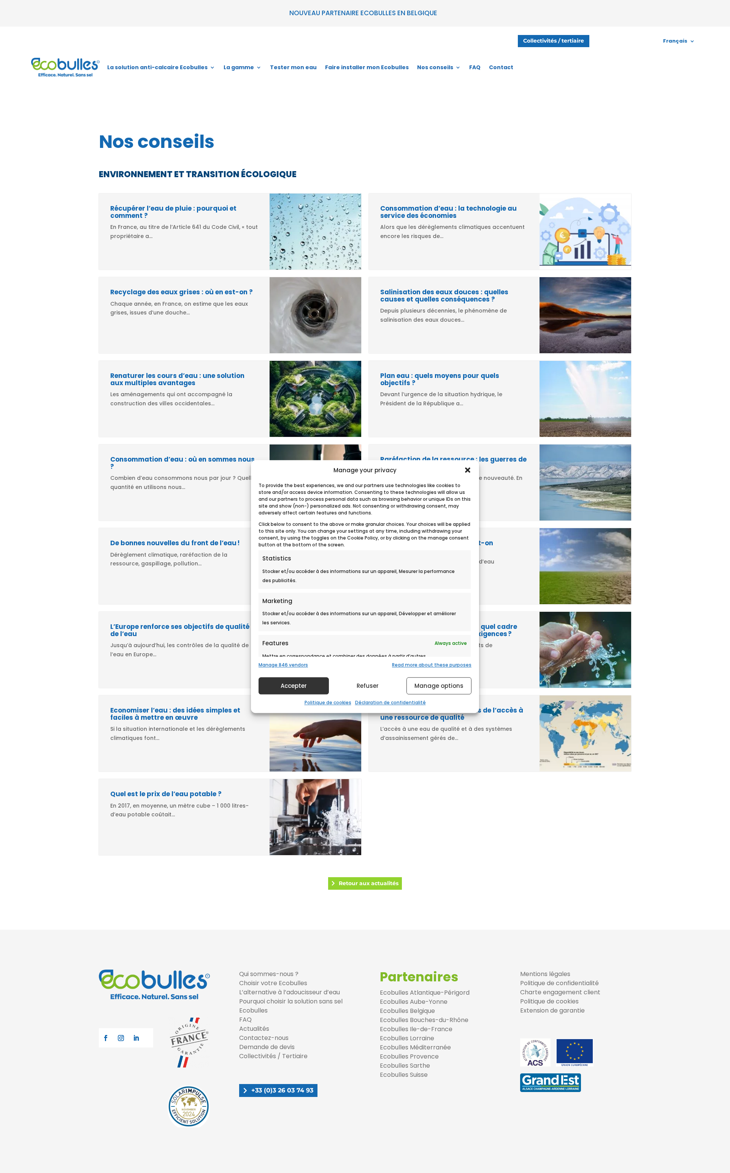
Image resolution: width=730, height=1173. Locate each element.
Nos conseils (435, 67)
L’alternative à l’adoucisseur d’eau (289, 992)
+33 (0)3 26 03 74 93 (282, 1090)
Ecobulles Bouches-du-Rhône (424, 1020)
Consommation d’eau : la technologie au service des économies (448, 212)
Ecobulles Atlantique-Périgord (425, 992)
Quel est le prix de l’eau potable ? (166, 793)
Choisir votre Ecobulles (273, 983)
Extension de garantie (552, 1010)
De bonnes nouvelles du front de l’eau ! (176, 543)
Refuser (368, 686)
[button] (467, 470)
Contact (501, 67)
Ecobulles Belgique (407, 1010)
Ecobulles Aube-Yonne (414, 1001)
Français (675, 41)
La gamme (239, 67)
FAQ (475, 67)
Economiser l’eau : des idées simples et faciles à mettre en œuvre (175, 714)
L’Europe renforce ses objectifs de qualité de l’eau (179, 630)
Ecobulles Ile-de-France (416, 1029)
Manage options (438, 686)
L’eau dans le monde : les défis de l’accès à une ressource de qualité (451, 714)
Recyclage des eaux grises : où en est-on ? (181, 292)
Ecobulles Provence (409, 1056)
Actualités (254, 1028)
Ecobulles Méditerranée (415, 1047)
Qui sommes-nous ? (268, 974)
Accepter (294, 686)
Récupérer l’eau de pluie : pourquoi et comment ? (173, 212)
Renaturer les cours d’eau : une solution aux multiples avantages (177, 379)
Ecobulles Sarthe (405, 1065)
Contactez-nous (264, 1037)
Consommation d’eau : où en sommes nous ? (182, 463)
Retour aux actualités (368, 883)
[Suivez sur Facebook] (106, 1038)
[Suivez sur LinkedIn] (136, 1038)
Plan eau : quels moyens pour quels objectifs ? (439, 379)
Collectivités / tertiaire (553, 40)
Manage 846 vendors (283, 665)
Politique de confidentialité (559, 983)
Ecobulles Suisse (404, 1074)
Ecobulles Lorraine (407, 1038)
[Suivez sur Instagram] (121, 1038)
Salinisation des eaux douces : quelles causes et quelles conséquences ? (444, 295)
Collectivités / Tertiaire (273, 1056)
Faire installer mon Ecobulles (367, 67)
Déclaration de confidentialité (390, 702)
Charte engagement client (560, 992)
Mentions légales (545, 974)
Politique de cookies (328, 702)
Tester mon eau (293, 67)
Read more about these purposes (431, 665)
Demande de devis (267, 1047)
